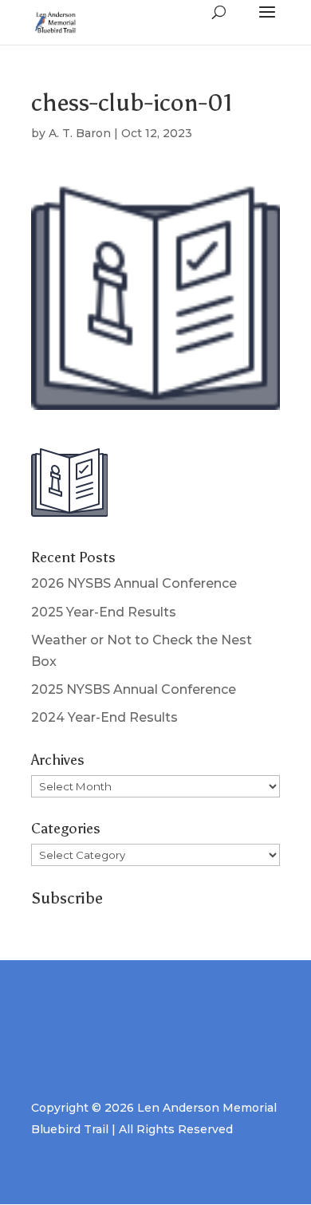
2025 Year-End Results (103, 612)
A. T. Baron (80, 133)
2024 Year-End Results (104, 717)
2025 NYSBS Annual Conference (133, 689)
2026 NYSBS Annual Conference (134, 583)
